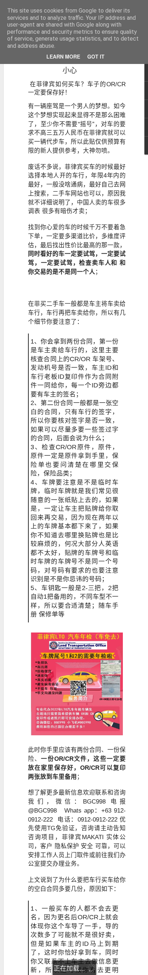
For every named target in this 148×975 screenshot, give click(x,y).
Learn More (63, 56)
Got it (96, 56)
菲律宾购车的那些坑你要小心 (69, 64)
